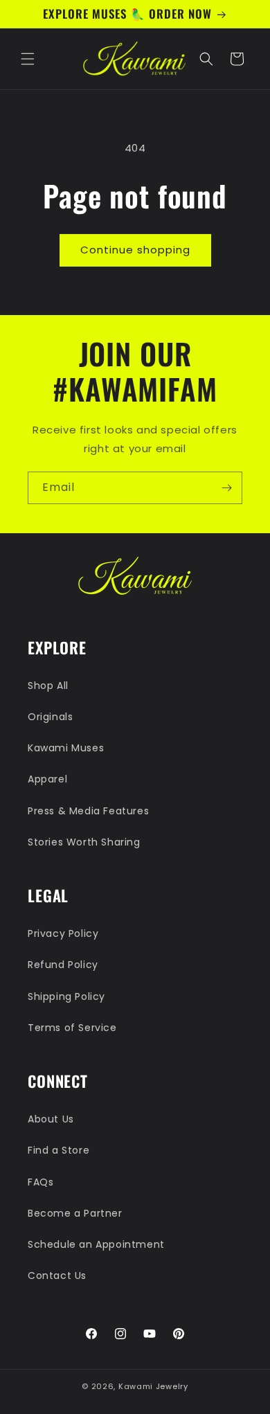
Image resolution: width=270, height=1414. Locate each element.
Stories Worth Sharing (84, 842)
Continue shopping (135, 249)
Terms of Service (72, 1028)
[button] (27, 59)
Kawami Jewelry (153, 1386)
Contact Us (57, 1275)
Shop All (48, 685)
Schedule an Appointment (96, 1244)
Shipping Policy (66, 996)
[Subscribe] (226, 488)
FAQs (40, 1182)
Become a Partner (75, 1213)
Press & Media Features (88, 811)
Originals (50, 717)
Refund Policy (63, 965)
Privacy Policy (63, 933)
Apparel (47, 779)
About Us (51, 1119)
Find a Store (58, 1150)
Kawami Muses (66, 748)
